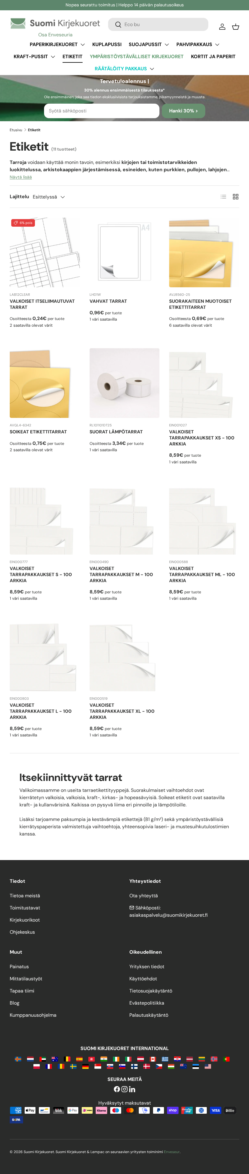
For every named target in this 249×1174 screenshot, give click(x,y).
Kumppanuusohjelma (33, 1015)
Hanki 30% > (183, 111)
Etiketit (73, 56)
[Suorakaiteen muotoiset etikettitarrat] (204, 253)
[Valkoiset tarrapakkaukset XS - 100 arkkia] (204, 383)
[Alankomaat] (30, 1059)
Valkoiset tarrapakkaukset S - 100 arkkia (41, 574)
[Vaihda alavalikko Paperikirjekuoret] (82, 44)
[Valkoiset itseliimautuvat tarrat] (45, 253)
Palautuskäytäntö (148, 1015)
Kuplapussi (106, 44)
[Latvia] (189, 1059)
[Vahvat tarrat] (125, 253)
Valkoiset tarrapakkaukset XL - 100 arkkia (122, 711)
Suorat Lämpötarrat (116, 432)
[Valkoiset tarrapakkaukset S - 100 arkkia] (45, 520)
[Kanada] (153, 1059)
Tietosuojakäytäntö (150, 991)
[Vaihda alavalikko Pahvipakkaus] (217, 44)
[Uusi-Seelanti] (183, 1066)
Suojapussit (145, 44)
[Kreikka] (165, 1059)
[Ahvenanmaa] (18, 1059)
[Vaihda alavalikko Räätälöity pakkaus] (151, 68)
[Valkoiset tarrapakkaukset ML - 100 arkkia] (204, 520)
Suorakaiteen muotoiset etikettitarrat (200, 304)
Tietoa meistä (25, 895)
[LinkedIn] (132, 1089)
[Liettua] (202, 1059)
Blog (14, 1003)
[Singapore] (97, 1066)
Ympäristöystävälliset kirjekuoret (137, 56)
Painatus (19, 966)
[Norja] (214, 1059)
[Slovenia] (122, 1066)
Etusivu (16, 130)
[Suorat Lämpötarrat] (125, 383)
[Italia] (128, 1059)
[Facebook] (117, 1089)
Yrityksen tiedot (146, 966)
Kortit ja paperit (213, 56)
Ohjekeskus (22, 932)
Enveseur (172, 1151)
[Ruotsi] (73, 1066)
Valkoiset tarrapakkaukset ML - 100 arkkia (202, 574)
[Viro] (196, 1066)
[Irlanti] (116, 1059)
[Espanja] (79, 1059)
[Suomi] (134, 1066)
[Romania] (61, 1066)
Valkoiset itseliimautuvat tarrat (42, 304)
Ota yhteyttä (143, 895)
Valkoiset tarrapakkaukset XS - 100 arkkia (201, 438)
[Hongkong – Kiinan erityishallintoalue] (91, 1059)
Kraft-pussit (31, 56)
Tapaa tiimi (22, 991)
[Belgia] (67, 1059)
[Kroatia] (177, 1059)
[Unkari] (171, 1066)
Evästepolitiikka (146, 1003)
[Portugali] (226, 1059)
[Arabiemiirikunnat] (42, 1059)
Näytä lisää (21, 177)
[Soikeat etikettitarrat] (45, 383)
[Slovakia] (110, 1066)
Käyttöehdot (143, 979)
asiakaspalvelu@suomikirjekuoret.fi (168, 915)
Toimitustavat (25, 908)
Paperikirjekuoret (54, 44)
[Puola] (36, 1066)
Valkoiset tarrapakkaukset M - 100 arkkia (121, 574)
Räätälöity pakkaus (121, 68)
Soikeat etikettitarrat (38, 432)
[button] (235, 26)
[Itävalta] (140, 1059)
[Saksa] (85, 1066)
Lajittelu (19, 196)
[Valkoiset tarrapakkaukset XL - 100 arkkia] (125, 656)
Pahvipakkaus (194, 44)
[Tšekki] (159, 1066)
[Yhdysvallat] (208, 1066)
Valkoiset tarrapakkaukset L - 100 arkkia (41, 711)
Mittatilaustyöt (26, 979)
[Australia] (55, 1059)
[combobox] (158, 24)
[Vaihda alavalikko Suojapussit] (166, 44)
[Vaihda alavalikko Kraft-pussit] (52, 56)
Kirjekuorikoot (25, 920)
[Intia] (104, 1059)
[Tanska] (146, 1066)
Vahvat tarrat (108, 301)
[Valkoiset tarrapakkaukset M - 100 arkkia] (125, 520)
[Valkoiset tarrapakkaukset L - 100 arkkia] (45, 656)
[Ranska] (49, 1066)
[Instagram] (124, 1089)
